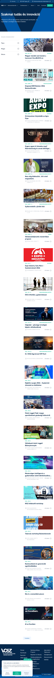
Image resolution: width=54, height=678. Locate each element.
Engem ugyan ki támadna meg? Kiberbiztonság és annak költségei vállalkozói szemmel (37, 148)
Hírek (38, 5)
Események (43, 5)
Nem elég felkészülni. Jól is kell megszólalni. (36, 177)
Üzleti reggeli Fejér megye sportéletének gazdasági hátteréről (37, 414)
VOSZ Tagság (24, 1)
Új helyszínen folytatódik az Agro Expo (37, 117)
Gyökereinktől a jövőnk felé (35, 206)
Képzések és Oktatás (36, 654)
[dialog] (17, 668)
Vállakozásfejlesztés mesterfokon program (37, 238)
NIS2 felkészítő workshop (34, 503)
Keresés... (14, 1)
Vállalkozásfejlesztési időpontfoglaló (41, 1)
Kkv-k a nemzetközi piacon (34, 594)
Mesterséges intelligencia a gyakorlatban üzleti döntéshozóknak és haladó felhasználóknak (38, 475)
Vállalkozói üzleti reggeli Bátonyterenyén (34, 444)
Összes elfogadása (17, 673)
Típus (2, 43)
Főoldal (22, 650)
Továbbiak (27, 638)
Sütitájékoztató (48, 654)
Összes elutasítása (7, 673)
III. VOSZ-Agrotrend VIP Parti (35, 354)
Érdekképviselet (23, 5)
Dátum (3, 54)
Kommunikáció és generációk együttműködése (35, 565)
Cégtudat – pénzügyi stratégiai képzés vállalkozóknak (36, 326)
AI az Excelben (30, 624)
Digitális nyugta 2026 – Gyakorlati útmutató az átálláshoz (37, 384)
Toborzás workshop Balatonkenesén (38, 534)
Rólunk (32, 5)
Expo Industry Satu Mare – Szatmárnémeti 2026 (34, 267)
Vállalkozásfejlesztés (12, 5)
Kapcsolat (50, 5)
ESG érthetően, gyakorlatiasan (36, 295)
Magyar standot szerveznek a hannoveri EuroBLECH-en (35, 57)
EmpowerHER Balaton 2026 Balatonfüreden (35, 87)
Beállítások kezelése (26, 673)
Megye (3, 49)
